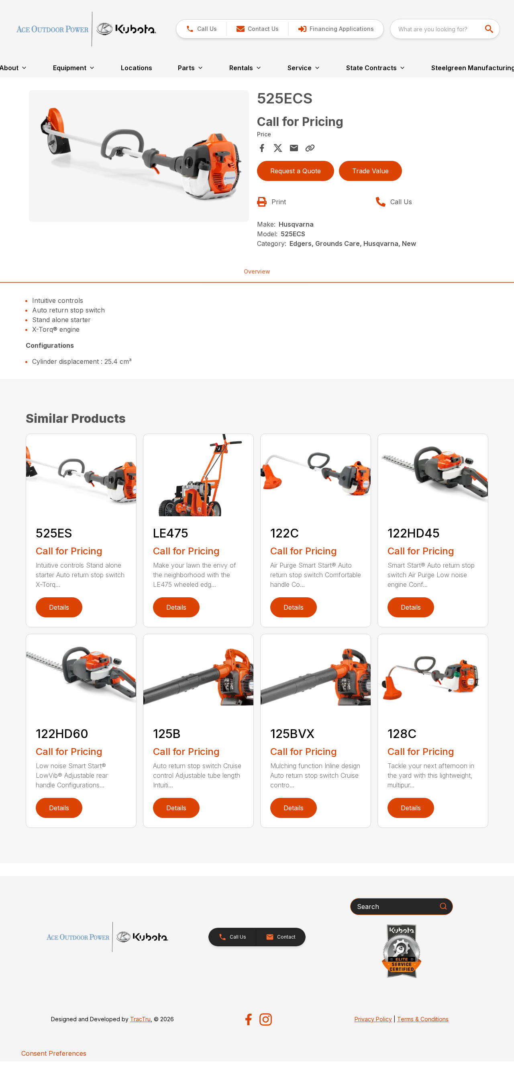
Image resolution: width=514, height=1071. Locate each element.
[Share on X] (278, 148)
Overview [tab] (257, 271)
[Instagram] (266, 1019)
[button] (201, 29)
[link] (335, 29)
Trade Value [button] (370, 171)
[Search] (443, 906)
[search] (490, 29)
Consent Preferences (53, 1053)
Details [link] (59, 607)
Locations (136, 68)
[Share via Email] (294, 148)
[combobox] (445, 29)
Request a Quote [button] (295, 171)
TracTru (140, 1019)
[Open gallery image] (139, 156)
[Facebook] (248, 1019)
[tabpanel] (139, 157)
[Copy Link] (310, 148)
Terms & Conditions (423, 1019)
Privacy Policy (373, 1019)
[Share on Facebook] (262, 148)
